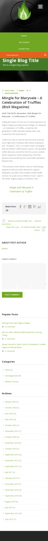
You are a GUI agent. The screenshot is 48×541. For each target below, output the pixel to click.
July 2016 (9, 507)
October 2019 (11, 449)
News (7, 370)
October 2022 (11, 425)
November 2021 (12, 431)
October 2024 (11, 407)
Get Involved (24, 42)
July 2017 (9, 472)
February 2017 (11, 478)
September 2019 (12, 454)
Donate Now (24, 48)
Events (24, 35)
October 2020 (11, 437)
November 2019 (12, 443)
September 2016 (12, 496)
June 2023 (9, 413)
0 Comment (10, 326)
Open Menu (40, 6)
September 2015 (12, 513)
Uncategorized (11, 93)
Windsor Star (10, 381)
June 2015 (9, 519)
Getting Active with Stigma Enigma (16, 323)
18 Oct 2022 (9, 91)
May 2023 (9, 419)
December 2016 (11, 484)
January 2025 (10, 402)
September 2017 (12, 466)
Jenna (21, 91)
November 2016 (12, 490)
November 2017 (12, 460)
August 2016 (10, 501)
